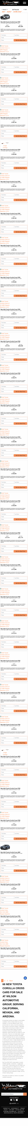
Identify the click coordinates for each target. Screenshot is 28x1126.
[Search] (25, 1094)
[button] (25, 978)
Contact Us (6, 1108)
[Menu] (24, 3)
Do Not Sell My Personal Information (13, 1110)
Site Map (11, 1110)
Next (11, 980)
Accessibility (15, 1108)
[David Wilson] (11, 3)
